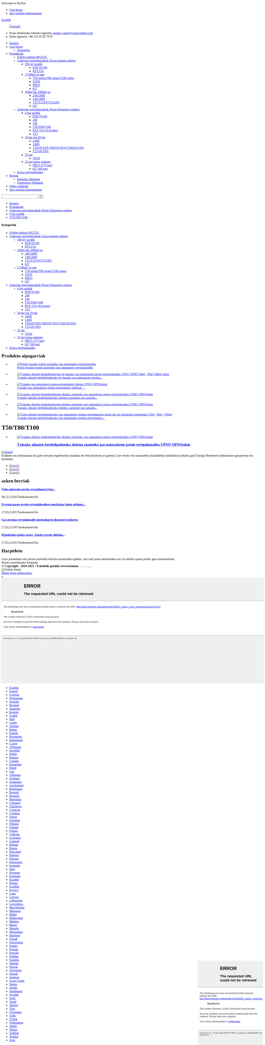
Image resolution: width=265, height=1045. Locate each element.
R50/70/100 (40, 67)
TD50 (36, 81)
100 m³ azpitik (33, 64)
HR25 (36, 85)
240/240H (39, 95)
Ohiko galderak (18, 186)
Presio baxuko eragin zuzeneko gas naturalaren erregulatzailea (55, 367)
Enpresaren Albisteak (30, 182)
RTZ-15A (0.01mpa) (45, 130)
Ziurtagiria (23, 50)
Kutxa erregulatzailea (30, 172)
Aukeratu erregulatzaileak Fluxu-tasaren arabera (46, 60)
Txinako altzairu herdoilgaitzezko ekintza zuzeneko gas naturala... (57, 397)
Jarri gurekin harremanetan (25, 13)
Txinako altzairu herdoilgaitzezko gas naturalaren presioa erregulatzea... (61, 418)
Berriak (13, 175)
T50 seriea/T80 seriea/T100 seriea (53, 78)
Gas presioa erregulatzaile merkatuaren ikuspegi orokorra (40, 519)
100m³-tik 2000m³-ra (37, 92)
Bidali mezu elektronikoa (17, 573)
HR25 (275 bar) (42, 165)
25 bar (29, 154)
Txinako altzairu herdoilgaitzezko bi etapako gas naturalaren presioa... (59, 377)
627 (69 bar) (40, 168)
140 (35, 123)
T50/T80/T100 (42, 126)
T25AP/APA (41, 151)
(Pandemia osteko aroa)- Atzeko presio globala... (33, 534)
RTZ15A (38, 71)
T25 (35, 133)
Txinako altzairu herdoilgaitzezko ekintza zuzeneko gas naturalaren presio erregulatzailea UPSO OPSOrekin (103, 444)
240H (36, 140)
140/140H (39, 99)
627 (35, 88)
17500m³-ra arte (34, 74)
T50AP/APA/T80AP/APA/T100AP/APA (58, 147)
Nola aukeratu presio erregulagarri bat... (28, 489)
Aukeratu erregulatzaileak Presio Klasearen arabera (48, 109)
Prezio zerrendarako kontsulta (20, 562)
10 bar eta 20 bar (35, 137)
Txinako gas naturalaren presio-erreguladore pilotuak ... (51, 387)
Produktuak (16, 53)
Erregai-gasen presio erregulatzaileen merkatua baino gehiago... (43, 504)
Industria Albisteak (28, 179)
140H (36, 144)
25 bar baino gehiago (38, 161)
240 (35, 120)
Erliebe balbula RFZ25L (32, 57)
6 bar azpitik (32, 113)
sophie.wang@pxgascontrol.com (73, 33)
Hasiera (14, 43)
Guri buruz (16, 9)
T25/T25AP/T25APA (46, 102)
